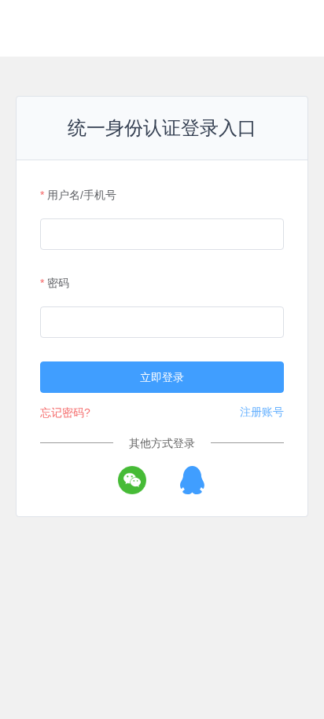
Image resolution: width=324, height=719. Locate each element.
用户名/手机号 (81, 195)
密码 (58, 283)
